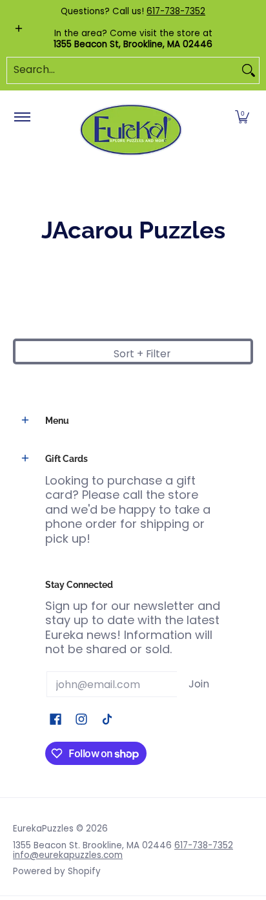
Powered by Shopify (57, 871)
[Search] (248, 70)
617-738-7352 (176, 11)
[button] (242, 117)
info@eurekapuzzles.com (68, 855)
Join (199, 683)
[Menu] (21, 117)
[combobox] (122, 70)
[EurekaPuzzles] (131, 130)
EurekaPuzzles (43, 828)
